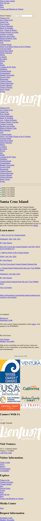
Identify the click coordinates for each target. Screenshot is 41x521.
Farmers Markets (6, 85)
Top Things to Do (6, 20)
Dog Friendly (5, 24)
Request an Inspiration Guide (6, 319)
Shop (2, 492)
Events (2, 92)
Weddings (3, 69)
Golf (1, 42)
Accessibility (4, 471)
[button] (20, 184)
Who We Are (4, 3)
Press (2, 7)
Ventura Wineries (6, 87)
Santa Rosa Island (6, 51)
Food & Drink (5, 77)
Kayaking (3, 59)
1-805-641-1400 (6, 453)
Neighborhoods (5, 71)
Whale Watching (6, 53)
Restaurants (4, 79)
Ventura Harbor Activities (9, 32)
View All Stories (6, 288)
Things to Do (5, 18)
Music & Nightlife (6, 28)
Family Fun (4, 22)
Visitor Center (5, 462)
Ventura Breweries (6, 83)
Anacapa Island (5, 49)
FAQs (2, 464)
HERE (35, 225)
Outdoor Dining (6, 81)
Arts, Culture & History (8, 30)
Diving (2, 61)
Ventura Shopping (6, 26)
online (33, 324)
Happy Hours (5, 89)
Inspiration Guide (6, 518)
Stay (1, 63)
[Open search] (1, 13)
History (2, 467)
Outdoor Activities (6, 34)
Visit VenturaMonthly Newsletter (7, 340)
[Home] (20, 106)
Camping (3, 57)
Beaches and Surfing (7, 36)
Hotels (2, 65)
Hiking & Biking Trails (8, 38)
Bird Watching (5, 40)
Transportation (5, 73)
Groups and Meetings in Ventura (11, 9)
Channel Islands (6, 45)
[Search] (34, 16)
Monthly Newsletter (7, 75)
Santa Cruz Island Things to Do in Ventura (15, 47)
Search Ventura (5, 16)
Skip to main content (7, 1)
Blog (2, 5)
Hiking (2, 55)
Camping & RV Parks (8, 67)
